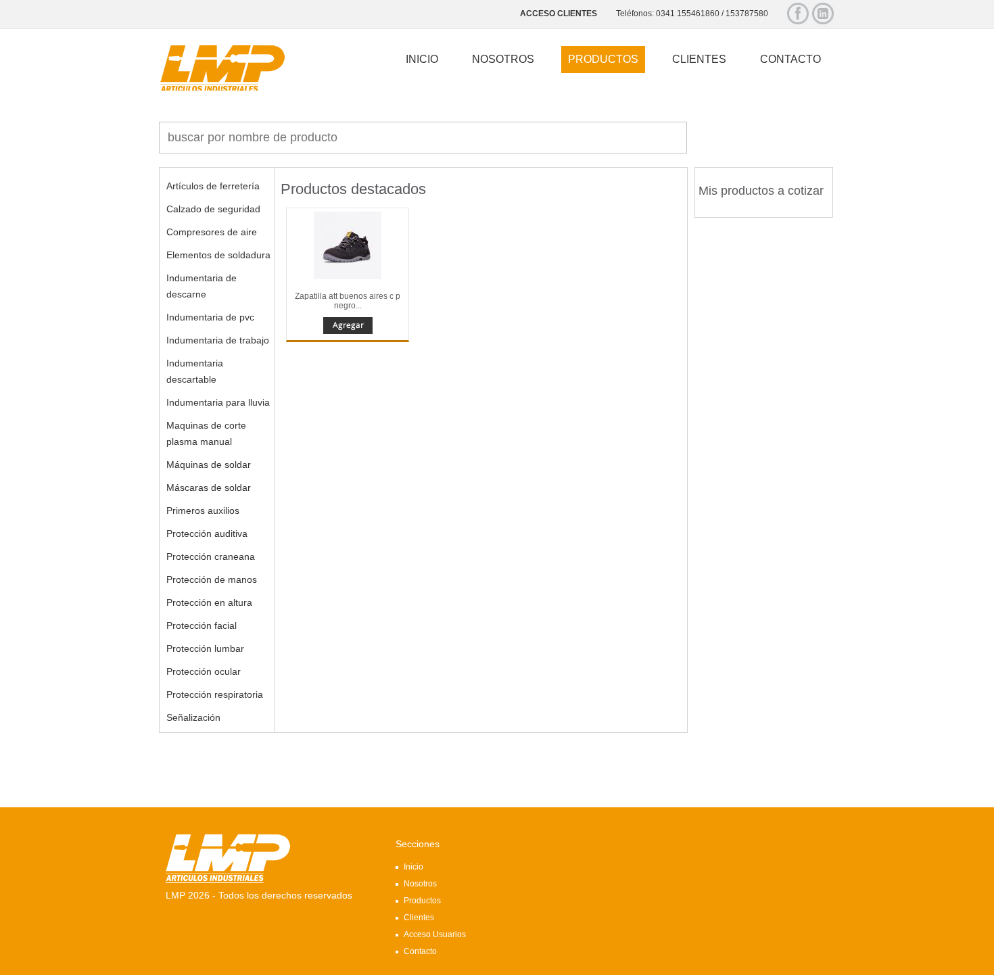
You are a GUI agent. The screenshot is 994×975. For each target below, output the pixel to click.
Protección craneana (210, 556)
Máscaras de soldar (208, 487)
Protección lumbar (205, 648)
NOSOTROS (503, 59)
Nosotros (420, 883)
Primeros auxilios (202, 510)
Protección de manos (211, 579)
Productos (422, 900)
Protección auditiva (206, 533)
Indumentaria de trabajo (217, 340)
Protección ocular (203, 671)
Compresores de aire (211, 232)
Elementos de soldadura (218, 254)
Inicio (413, 867)
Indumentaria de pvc (210, 317)
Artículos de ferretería (213, 186)
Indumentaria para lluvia (218, 402)
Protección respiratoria (214, 694)
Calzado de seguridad (213, 209)
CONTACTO (790, 59)
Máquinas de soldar (208, 464)
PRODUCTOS (603, 59)
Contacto (420, 951)
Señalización (193, 717)
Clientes (419, 917)
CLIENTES (699, 59)
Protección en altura (209, 602)
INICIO (422, 59)
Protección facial (201, 625)
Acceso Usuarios (435, 934)
